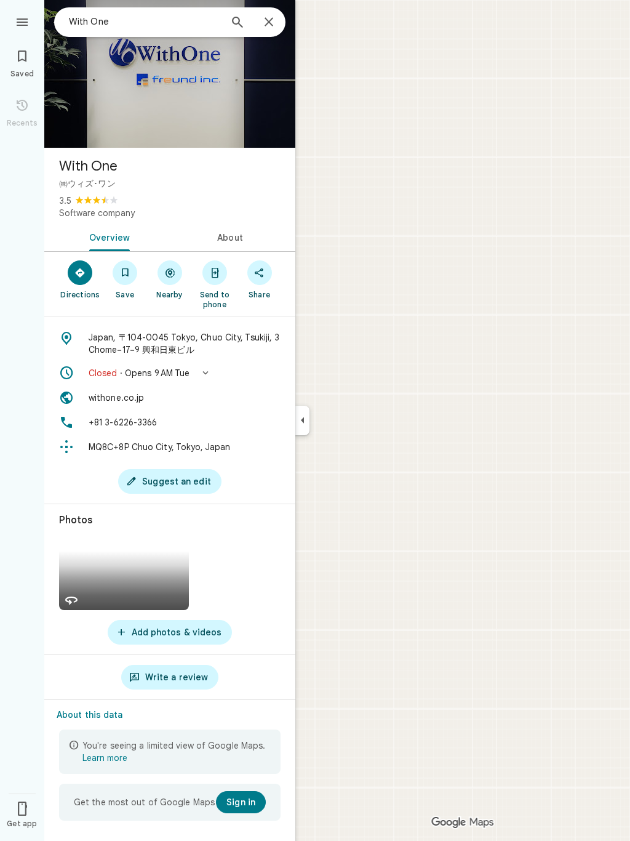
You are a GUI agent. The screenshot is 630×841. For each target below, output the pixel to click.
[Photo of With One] (169, 74)
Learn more (104, 757)
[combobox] (144, 21)
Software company (97, 213)
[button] (169, 373)
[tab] (107, 236)
